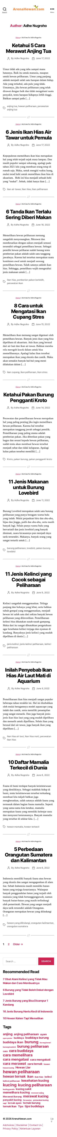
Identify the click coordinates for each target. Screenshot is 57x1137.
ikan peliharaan (40, 189)
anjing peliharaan (26, 1034)
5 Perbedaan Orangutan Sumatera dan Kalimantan (28, 854)
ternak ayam (15, 1103)
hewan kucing (8, 1068)
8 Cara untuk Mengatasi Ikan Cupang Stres (28, 311)
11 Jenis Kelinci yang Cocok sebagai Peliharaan (28, 579)
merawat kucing (36, 1096)
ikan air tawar (14, 189)
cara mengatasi (16, 1059)
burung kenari (45, 1043)
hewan (47, 1064)
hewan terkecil (31, 826)
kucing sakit (23, 1089)
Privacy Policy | (11, 1128)
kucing (10, 1084)
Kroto (10, 459)
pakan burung (21, 459)
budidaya (19, 1037)
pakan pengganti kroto (40, 459)
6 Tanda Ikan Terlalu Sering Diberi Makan (28, 214)
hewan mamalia (15, 826)
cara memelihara (18, 1055)
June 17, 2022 (43, 58)
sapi (4, 1103)
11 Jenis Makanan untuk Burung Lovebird (28, 487)
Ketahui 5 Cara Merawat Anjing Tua (28, 48)
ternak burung (31, 1102)
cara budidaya (21, 1050)
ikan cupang (13, 372)
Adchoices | (9, 1125)
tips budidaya (34, 1106)
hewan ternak (14, 1076)
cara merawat (14, 1063)
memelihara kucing (16, 1092)
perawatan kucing (41, 1100)
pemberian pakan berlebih (30, 279)
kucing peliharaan (35, 1085)
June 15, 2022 (43, 324)
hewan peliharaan (27, 106)
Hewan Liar (23, 1067)
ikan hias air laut (15, 736)
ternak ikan (10, 1106)
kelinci (48, 1076)
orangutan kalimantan (42, 923)
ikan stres (42, 372)
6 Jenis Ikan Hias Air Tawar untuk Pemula (28, 135)
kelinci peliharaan (11, 1081)
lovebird (31, 548)
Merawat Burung (12, 1096)
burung (31, 1041)
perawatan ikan (15, 283)
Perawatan (27, 1100)
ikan (30, 1076)
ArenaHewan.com (21, 1118)
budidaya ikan (13, 1042)
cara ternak (34, 1064)
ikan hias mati (32, 736)
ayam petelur (7, 1038)
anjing (7, 1034)
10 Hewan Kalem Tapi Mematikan (23, 1018)
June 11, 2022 (43, 500)
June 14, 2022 (43, 407)
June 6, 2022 (43, 775)
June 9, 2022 (43, 592)
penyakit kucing (12, 1099)
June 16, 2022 (43, 224)
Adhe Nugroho (21, 58)
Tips (20, 1106)
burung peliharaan (16, 548)
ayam (43, 1034)
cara (5, 1051)
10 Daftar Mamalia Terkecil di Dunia (28, 765)
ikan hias (26, 189)
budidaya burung (37, 1037)
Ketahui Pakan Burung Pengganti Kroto (28, 397)
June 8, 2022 (42, 688)
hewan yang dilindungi (18, 923)
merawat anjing (37, 1093)
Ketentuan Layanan (30, 1128)
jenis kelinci (13, 644)
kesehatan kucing (35, 1080)
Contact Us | (36, 1125)
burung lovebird (9, 1047)
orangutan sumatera (17, 926)
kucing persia (8, 1089)
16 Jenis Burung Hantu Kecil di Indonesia (28, 1011)
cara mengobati (40, 1059)
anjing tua (12, 106)
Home (18, 38)
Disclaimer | (23, 1125)
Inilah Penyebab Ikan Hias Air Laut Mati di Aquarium (28, 675)
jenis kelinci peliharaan (31, 644)
